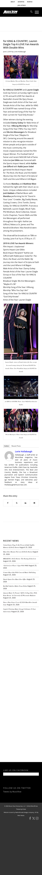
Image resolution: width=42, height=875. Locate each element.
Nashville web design (21, 812)
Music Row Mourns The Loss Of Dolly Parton (17, 552)
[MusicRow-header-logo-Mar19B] (17, 12)
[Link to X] (33, 819)
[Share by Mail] (34, 503)
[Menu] (35, 12)
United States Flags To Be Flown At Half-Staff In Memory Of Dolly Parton (18, 546)
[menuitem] (12, 1)
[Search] (30, 12)
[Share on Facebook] (7, 503)
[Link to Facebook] (30, 819)
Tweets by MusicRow (12, 791)
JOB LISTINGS (22, 5)
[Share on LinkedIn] (25, 503)
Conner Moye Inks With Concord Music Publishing (19, 572)
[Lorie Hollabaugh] (9, 460)
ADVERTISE (21, 2)
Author (6, 446)
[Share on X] (16, 503)
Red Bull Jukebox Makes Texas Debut (15, 586)
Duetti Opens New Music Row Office (14, 579)
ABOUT (13, 2)
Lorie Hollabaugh (20, 52)
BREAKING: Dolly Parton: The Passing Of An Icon (19, 558)
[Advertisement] (20, 631)
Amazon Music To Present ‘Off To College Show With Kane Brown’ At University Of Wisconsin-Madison (20, 594)
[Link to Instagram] (37, 819)
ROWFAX (29, 2)
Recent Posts (16, 446)
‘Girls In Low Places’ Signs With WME (15, 565)
